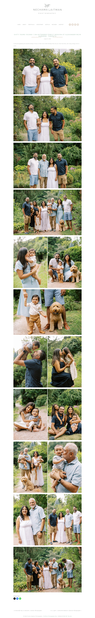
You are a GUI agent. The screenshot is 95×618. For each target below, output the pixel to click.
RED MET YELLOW (67, 616)
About (24, 24)
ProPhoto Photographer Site (50, 616)
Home (19, 24)
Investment (40, 24)
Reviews (54, 24)
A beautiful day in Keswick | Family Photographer (28, 610)
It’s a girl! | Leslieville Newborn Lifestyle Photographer (66, 610)
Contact (61, 24)
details (47, 24)
